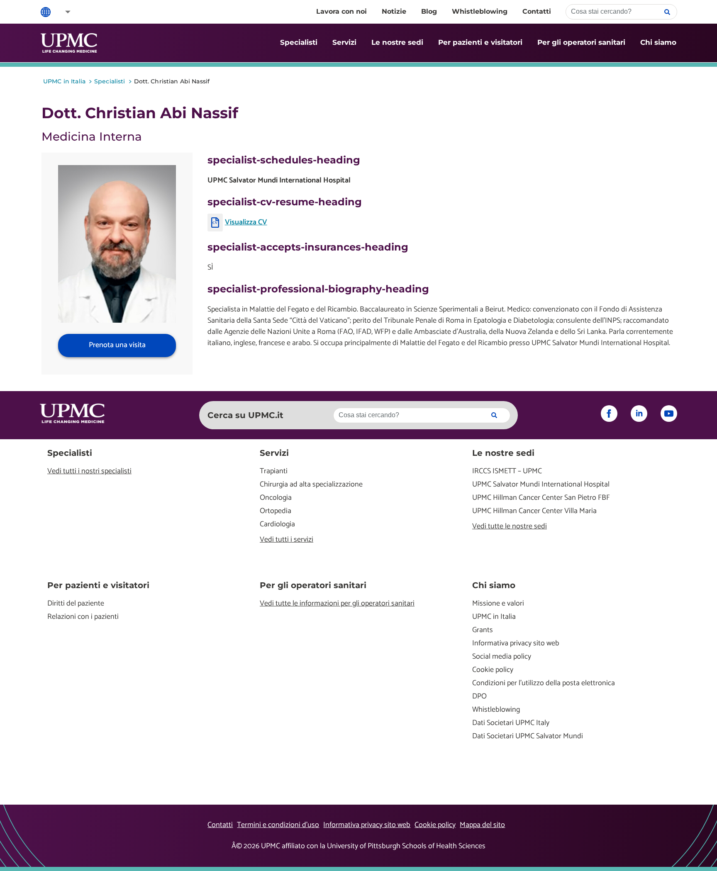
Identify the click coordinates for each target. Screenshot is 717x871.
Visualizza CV (246, 222)
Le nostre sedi (397, 42)
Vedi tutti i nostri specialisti (89, 471)
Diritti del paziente (75, 603)
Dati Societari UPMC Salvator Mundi (527, 736)
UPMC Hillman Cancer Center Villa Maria (534, 511)
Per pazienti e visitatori (480, 42)
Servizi (344, 42)
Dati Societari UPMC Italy (510, 723)
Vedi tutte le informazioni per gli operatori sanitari (337, 603)
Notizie (394, 11)
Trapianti (274, 471)
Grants (482, 630)
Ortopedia (275, 511)
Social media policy (501, 656)
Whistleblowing (479, 11)
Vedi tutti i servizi (286, 539)
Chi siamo (658, 42)
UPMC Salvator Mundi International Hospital (541, 484)
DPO (479, 696)
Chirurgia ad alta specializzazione (311, 484)
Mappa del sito (482, 825)
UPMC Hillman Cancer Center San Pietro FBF (541, 498)
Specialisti (298, 42)
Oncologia (276, 498)
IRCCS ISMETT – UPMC (507, 471)
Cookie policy (492, 670)
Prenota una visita (117, 345)
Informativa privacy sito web (515, 643)
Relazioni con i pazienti (83, 617)
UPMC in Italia (494, 617)
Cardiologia (277, 524)
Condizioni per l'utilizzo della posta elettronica (543, 683)
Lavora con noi (341, 11)
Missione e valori (498, 603)
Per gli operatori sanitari (581, 42)
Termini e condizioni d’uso (278, 825)
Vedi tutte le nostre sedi (509, 526)
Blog (429, 11)
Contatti (536, 11)
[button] (62, 11)
